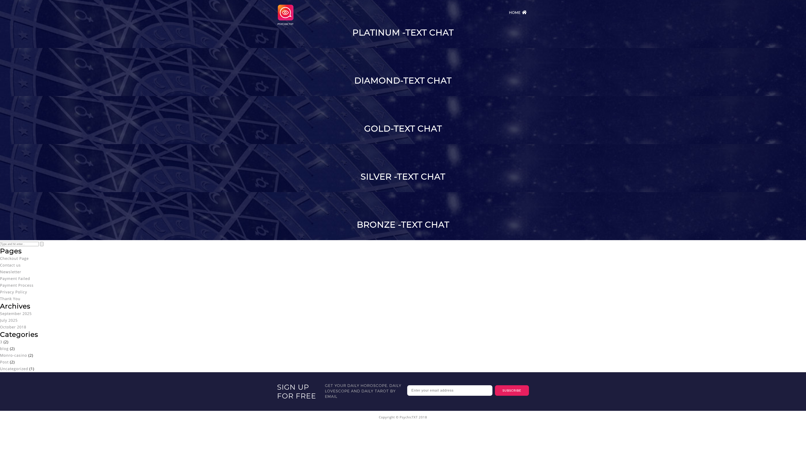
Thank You (10, 298)
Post (4, 361)
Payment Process (17, 285)
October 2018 (13, 326)
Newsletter (10, 271)
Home (515, 13)
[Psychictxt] (285, 24)
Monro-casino (13, 355)
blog (4, 348)
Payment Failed (15, 278)
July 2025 (9, 320)
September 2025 (16, 313)
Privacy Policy (13, 291)
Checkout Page (14, 258)
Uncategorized (14, 368)
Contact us (10, 265)
